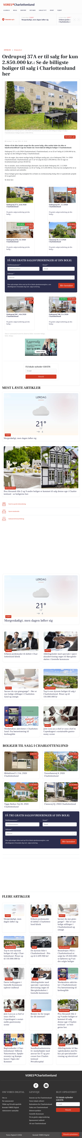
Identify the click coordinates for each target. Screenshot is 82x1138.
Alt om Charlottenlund (37, 1123)
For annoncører (8, 1101)
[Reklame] (41, 347)
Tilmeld (41, 377)
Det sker (32, 10)
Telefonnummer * (13, 265)
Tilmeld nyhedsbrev (70, 1134)
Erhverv (23, 10)
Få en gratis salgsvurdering (39, 1117)
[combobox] (6, 833)
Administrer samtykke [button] (10, 1111)
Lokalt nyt (42, 10)
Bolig (15, 10)
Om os (4, 1098)
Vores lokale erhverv (36, 1101)
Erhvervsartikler (35, 1111)
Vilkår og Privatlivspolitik (11, 1104)
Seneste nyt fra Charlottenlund (40, 1098)
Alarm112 (6, 10)
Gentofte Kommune (36, 1114)
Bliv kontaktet (66, 285)
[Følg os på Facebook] (35, 1085)
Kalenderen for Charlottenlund (40, 1104)
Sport (52, 10)
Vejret (59, 10)
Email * (45, 265)
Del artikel (68, 137)
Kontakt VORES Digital (10, 1107)
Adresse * (10, 273)
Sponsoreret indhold (36, 1120)
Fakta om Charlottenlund (38, 1107)
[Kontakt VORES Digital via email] (46, 1085)
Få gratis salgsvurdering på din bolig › (18, 213)
